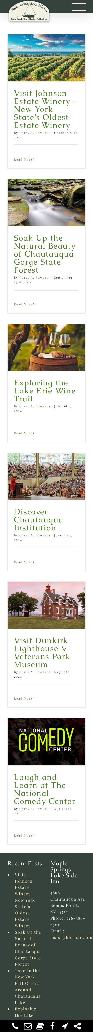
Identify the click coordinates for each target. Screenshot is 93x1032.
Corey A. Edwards (35, 133)
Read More (23, 159)
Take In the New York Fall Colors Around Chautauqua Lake (28, 986)
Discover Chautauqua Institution (38, 519)
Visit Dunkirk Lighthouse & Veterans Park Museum (42, 652)
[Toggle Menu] (79, 7)
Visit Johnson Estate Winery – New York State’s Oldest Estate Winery (46, 109)
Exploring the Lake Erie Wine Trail (45, 390)
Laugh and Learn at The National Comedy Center (45, 789)
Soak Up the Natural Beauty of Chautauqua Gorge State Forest (45, 254)
